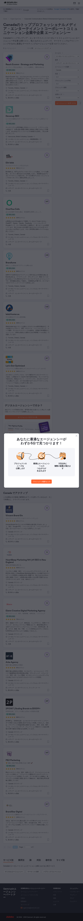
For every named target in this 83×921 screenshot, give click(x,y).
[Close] (76, 435)
